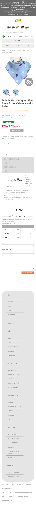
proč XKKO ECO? (13, 443)
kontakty (10, 342)
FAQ (9, 419)
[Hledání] (3, 32)
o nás (9, 338)
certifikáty (10, 310)
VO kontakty (11, 415)
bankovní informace (13, 347)
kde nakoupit (11, 355)
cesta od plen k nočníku (14, 476)
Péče (5, 163)
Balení (6, 171)
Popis (5, 155)
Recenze (4, 255)
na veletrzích (11, 314)
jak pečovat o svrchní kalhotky (13, 452)
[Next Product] (33, 101)
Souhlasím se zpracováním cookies (18, 13)
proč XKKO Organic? (13, 438)
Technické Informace (11, 159)
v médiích (10, 319)
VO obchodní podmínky (14, 406)
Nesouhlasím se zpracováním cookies (18, 14)
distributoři (11, 351)
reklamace (11, 379)
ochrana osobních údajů (14, 383)
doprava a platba (12, 370)
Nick (3, 243)
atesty (9, 306)
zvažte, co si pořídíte (13, 472)
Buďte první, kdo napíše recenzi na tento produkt (15, 111)
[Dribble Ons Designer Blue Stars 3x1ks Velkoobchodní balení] (18, 71)
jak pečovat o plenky (13, 447)
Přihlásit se (28, 46)
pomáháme (11, 323)
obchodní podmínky (13, 374)
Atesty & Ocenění (10, 167)
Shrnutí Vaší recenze (7, 249)
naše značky (11, 301)
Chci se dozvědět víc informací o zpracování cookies (18, 11)
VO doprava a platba (13, 411)
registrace (10, 402)
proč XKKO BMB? (13, 434)
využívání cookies (13, 387)
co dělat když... (12, 457)
